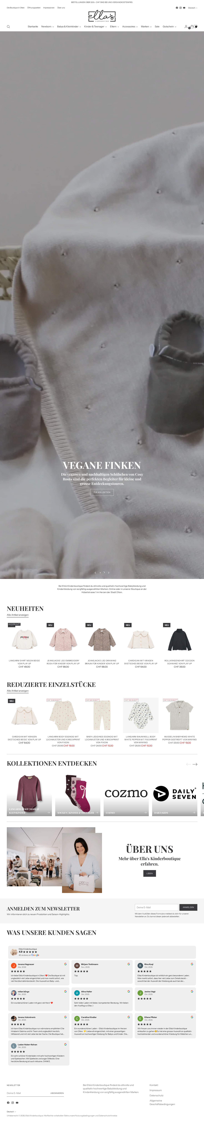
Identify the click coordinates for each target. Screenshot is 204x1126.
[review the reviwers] (65, 964)
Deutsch (191, 8)
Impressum (156, 1090)
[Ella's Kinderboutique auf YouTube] (184, 8)
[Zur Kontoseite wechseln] (185, 26)
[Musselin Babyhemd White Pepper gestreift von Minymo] (179, 715)
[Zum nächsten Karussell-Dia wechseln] (108, 573)
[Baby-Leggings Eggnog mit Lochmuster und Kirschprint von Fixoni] (102, 715)
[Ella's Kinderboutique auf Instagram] (180, 8)
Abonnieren (57, 1093)
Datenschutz (156, 1095)
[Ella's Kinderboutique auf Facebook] (177, 8)
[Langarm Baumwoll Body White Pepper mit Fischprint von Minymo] (140, 715)
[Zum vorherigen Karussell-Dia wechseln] (95, 573)
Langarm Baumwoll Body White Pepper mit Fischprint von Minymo (140, 739)
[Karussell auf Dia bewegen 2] (103, 572)
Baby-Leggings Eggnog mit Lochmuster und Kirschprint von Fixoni (102, 739)
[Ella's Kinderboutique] (102, 16)
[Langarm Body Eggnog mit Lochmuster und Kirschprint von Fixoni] (63, 715)
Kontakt (154, 1085)
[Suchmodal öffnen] (8, 26)
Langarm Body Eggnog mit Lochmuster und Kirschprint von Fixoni (63, 739)
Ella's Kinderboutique (34, 1115)
